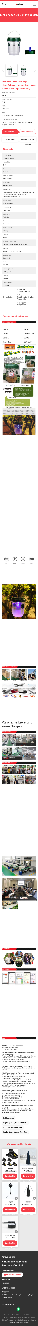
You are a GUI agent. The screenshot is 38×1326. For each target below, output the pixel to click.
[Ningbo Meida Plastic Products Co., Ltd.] (19, 4)
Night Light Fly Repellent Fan (14, 1123)
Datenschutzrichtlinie (16, 1322)
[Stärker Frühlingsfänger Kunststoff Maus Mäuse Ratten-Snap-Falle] (10, 1157)
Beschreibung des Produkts (28, 140)
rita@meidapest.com (13, 1274)
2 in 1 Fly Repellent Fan (12, 1127)
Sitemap (26, 1322)
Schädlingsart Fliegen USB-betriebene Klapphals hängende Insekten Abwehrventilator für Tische (10, 1236)
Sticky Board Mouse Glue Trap (15, 1132)
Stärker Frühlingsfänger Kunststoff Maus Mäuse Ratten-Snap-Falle (10, 1169)
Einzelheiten (10, 139)
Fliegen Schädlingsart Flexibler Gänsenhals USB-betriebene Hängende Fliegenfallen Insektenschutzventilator (10, 1203)
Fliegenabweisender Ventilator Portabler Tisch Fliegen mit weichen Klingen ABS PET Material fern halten (28, 1169)
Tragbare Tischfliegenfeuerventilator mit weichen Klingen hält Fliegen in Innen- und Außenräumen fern (28, 1203)
